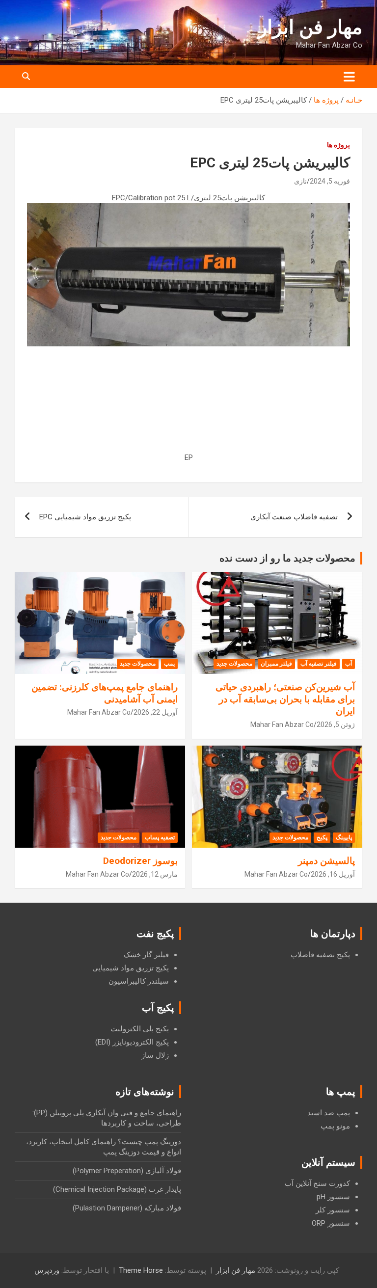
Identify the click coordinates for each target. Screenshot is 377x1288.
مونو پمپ (335, 1126)
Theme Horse (141, 1270)
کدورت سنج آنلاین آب (317, 1183)
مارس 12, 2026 (155, 874)
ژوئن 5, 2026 (336, 724)
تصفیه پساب (160, 837)
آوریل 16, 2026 (333, 874)
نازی (300, 181)
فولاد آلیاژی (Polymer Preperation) (127, 1170)
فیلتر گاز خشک (146, 954)
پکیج (322, 837)
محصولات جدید (234, 663)
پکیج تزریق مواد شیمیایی (130, 968)
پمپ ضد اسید (328, 1112)
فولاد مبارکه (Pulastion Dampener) (127, 1208)
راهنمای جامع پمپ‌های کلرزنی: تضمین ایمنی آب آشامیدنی (104, 693)
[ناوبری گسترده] (349, 76)
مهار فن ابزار (310, 27)
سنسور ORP (331, 1223)
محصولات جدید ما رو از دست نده (287, 558)
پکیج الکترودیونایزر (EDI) (132, 1042)
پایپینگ (344, 837)
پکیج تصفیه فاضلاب (320, 954)
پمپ (169, 663)
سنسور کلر (333, 1210)
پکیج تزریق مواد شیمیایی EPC (85, 516)
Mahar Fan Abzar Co (282, 724)
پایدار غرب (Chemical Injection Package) (117, 1189)
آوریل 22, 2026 (156, 712)
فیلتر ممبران (276, 663)
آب (348, 663)
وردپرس (46, 1270)
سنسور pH (333, 1196)
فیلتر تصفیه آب (318, 663)
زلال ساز (155, 1055)
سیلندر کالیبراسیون (138, 981)
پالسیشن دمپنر (326, 860)
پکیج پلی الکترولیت (139, 1028)
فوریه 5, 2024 (330, 181)
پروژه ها (338, 145)
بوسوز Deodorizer (140, 860)
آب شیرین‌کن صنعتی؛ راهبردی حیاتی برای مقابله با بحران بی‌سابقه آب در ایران (285, 699)
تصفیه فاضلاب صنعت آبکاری (294, 516)
